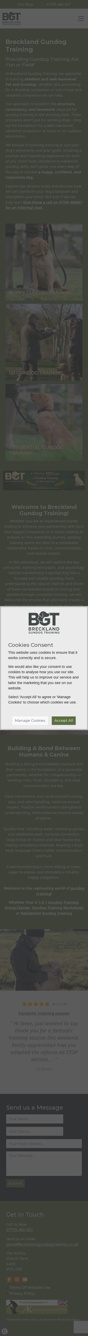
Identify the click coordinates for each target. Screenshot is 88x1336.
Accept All (63, 720)
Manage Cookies (30, 720)
